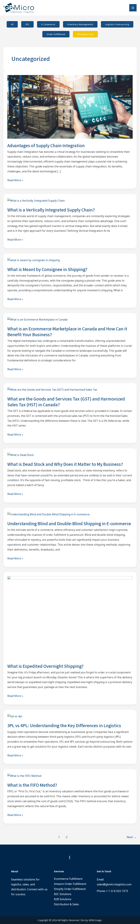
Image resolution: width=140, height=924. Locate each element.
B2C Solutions (62, 894)
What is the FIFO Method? (32, 785)
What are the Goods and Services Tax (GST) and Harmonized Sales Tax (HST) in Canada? (66, 402)
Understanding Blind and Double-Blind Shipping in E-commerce (69, 523)
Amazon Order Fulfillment (70, 884)
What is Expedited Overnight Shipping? (45, 666)
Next (132, 837)
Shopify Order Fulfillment (70, 889)
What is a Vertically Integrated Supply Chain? (51, 210)
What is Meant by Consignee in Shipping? (47, 269)
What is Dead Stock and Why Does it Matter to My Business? (65, 464)
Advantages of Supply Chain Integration (46, 145)
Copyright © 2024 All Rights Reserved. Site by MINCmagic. (70, 920)
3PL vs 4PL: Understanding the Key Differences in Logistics (64, 725)
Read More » (15, 180)
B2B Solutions (62, 899)
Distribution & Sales (66, 904)
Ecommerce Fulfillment (68, 878)
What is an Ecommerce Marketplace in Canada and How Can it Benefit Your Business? (67, 332)
